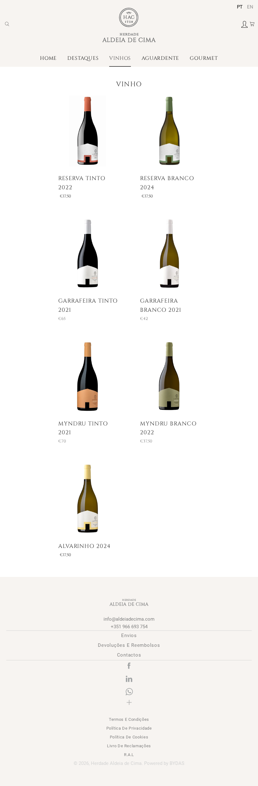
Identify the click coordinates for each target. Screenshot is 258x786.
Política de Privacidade (129, 728)
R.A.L (129, 754)
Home (48, 58)
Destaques (82, 58)
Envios (129, 635)
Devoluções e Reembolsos (129, 645)
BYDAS (177, 763)
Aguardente (160, 58)
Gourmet (204, 58)
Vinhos (120, 58)
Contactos (129, 655)
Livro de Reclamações (129, 745)
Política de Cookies (129, 737)
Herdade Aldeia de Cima (116, 763)
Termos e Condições (129, 719)
